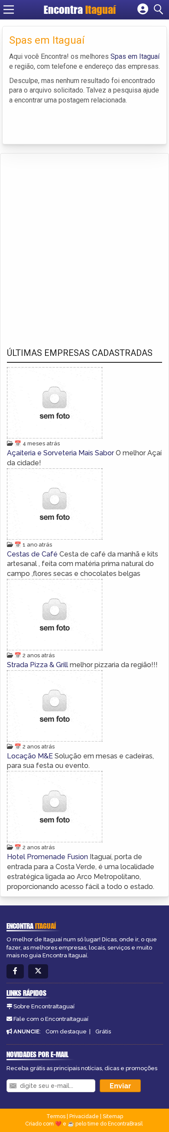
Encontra (80, 9)
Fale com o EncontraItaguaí (50, 1019)
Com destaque (66, 1031)
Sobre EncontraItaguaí (44, 1006)
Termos (55, 1116)
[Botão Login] (142, 9)
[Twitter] (38, 971)
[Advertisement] (84, 242)
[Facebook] (15, 971)
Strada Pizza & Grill (38, 665)
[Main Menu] (8, 9)
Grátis (103, 1031)
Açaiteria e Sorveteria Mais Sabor (61, 453)
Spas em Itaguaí (134, 56)
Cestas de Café (33, 554)
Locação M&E (31, 756)
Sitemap (113, 1116)
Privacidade (84, 1116)
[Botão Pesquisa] (159, 9)
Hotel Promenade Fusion (48, 857)
